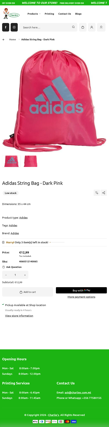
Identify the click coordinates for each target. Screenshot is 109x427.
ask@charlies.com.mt (78, 392)
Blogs (78, 13)
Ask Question (14, 266)
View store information (19, 315)
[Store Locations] (101, 27)
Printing (49, 13)
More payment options (81, 296)
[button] (11, 164)
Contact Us (64, 13)
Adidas (23, 217)
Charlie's (53, 415)
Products (33, 13)
